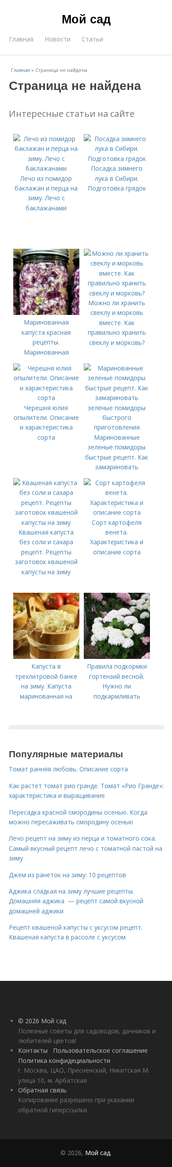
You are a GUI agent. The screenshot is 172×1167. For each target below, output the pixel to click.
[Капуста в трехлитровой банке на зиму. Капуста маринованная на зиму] (46, 656)
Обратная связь (42, 1090)
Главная (21, 39)
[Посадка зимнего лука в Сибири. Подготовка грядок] (117, 158)
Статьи (92, 39)
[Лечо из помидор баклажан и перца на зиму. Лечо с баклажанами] (46, 168)
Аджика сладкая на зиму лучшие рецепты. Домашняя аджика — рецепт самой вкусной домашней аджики (76, 901)
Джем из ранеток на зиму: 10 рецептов (67, 875)
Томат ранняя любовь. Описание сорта (68, 769)
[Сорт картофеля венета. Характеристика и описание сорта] (117, 512)
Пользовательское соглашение (100, 1050)
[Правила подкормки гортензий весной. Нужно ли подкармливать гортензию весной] (117, 656)
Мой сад (86, 18)
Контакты (33, 1050)
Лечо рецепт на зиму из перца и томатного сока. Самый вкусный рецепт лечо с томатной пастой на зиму (85, 848)
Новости (58, 39)
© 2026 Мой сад (42, 1021)
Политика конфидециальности (64, 1060)
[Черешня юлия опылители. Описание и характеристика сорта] (46, 397)
